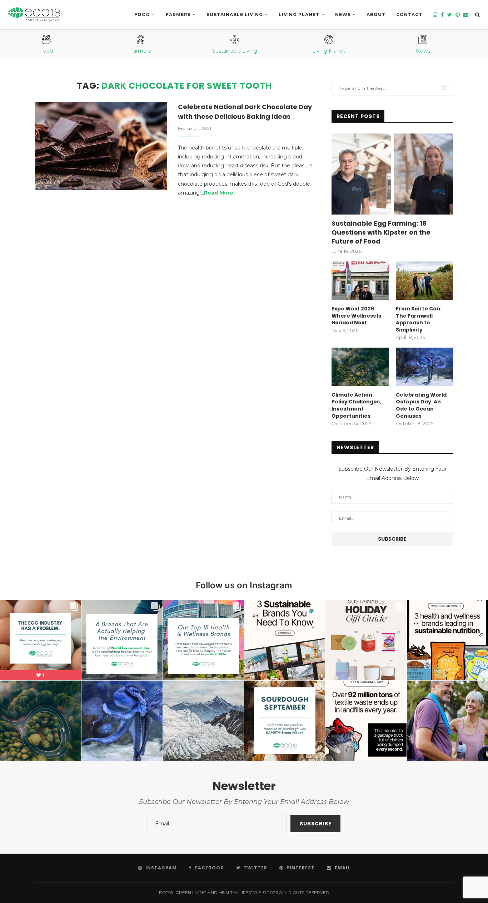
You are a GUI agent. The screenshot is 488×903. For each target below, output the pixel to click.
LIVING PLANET (299, 14)
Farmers (178, 14)
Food (142, 14)
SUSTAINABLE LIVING (234, 14)
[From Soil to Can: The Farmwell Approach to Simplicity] (424, 280)
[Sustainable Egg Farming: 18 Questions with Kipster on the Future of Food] (392, 174)
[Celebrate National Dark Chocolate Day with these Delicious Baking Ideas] (101, 146)
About (376, 14)
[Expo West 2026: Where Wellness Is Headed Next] (360, 280)
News (343, 14)
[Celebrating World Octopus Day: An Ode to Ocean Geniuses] (424, 367)
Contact (409, 14)
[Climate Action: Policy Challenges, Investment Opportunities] (360, 367)
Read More (218, 193)
